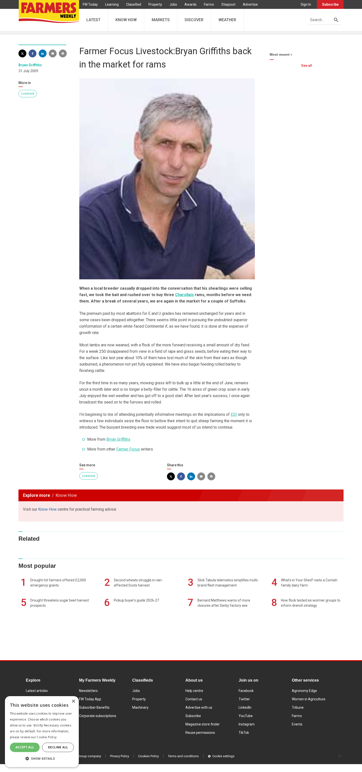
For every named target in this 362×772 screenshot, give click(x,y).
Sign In (306, 4)
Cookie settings (223, 756)
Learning (112, 4)
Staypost (228, 4)
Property (155, 4)
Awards (190, 4)
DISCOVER (194, 19)
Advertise (250, 4)
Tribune (298, 707)
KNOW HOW (126, 19)
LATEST (93, 19)
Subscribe (330, 4)
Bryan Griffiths (30, 65)
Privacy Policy (119, 756)
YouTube (246, 716)
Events (297, 724)
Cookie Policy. (47, 737)
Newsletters (88, 691)
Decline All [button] (58, 747)
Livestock (27, 93)
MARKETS (161, 19)
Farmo (209, 4)
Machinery (140, 707)
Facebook (246, 691)
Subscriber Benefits (94, 707)
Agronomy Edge (304, 691)
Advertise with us (198, 707)
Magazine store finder (202, 724)
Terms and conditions (183, 756)
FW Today (90, 4)
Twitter (244, 699)
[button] (42, 758)
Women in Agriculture (308, 699)
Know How (47, 509)
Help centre (194, 691)
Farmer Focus (128, 449)
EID (234, 414)
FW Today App (90, 699)
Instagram (247, 724)
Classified (133, 4)
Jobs (173, 4)
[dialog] (42, 731)
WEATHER (227, 19)
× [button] (73, 701)
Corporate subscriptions (97, 716)
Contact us (193, 699)
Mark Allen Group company (82, 756)
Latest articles (37, 691)
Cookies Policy (148, 756)
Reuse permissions (200, 733)
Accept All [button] (25, 747)
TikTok (244, 733)
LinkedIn (245, 707)
